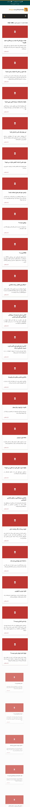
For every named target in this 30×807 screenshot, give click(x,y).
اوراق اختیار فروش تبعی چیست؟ (18, 653)
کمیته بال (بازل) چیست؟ (20, 714)
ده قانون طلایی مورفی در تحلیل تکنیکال (16, 806)
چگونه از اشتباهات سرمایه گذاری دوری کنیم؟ (15, 102)
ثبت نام (9, 2)
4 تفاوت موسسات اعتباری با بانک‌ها (17, 745)
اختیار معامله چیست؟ (21, 683)
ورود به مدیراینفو (18, 2)
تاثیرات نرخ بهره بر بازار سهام (19, 407)
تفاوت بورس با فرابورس (20, 591)
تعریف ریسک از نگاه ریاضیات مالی (18, 529)
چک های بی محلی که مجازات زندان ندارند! (16, 72)
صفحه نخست (24, 23)
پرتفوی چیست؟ (22, 223)
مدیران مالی (17, 23)
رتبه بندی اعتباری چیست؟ (20, 621)
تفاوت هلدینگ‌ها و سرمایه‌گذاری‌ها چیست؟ (15, 776)
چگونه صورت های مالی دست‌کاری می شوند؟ (15, 468)
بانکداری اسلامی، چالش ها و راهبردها (17, 377)
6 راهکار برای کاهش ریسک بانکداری (17, 285)
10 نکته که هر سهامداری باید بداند (18, 561)
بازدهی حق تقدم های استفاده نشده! (17, 193)
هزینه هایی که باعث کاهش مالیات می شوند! (15, 162)
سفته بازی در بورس (21, 438)
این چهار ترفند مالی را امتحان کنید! (18, 132)
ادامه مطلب (6, 51)
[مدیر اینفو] (15, 9)
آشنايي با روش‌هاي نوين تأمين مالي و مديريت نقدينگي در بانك (17, 347)
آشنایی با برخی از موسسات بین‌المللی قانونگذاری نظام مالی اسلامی (17, 316)
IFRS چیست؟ (22, 253)
